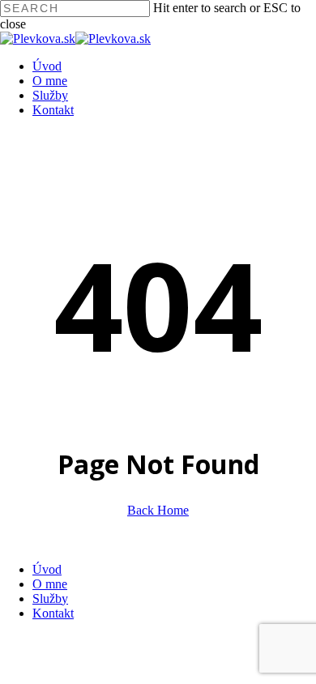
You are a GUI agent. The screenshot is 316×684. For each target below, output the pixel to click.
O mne (49, 584)
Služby (50, 598)
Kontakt (53, 613)
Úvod (47, 569)
